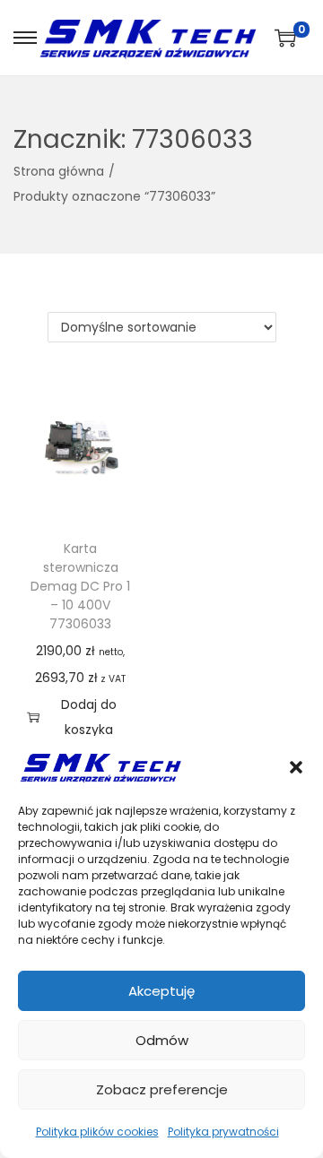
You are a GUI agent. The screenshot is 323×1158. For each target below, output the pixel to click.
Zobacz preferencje (162, 1089)
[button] (296, 767)
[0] (285, 37)
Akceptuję (161, 990)
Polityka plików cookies (97, 1131)
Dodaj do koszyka (89, 717)
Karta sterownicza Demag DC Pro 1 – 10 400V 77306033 (80, 586)
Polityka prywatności (223, 1131)
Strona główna (58, 171)
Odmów (161, 1040)
